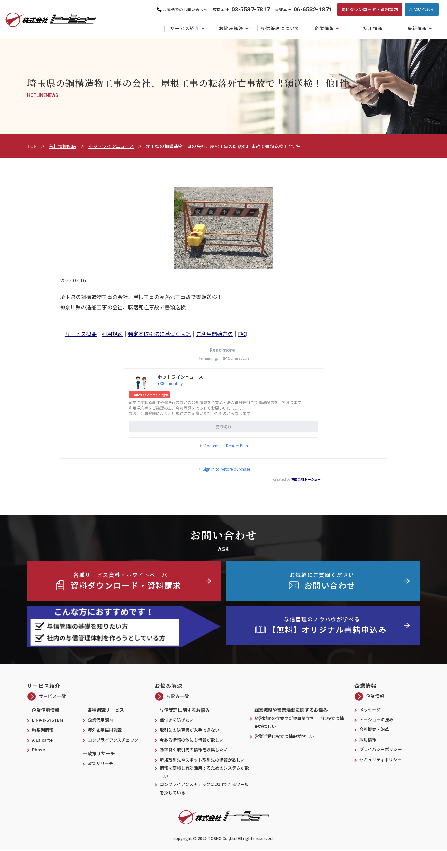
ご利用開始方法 (214, 334)
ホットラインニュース (111, 146)
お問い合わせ (422, 9)
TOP (32, 146)
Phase (38, 749)
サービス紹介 (185, 28)
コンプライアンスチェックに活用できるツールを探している (204, 788)
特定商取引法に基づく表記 (159, 334)
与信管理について (280, 28)
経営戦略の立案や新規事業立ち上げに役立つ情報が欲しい (299, 722)
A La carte (42, 740)
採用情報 (373, 28)
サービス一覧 (52, 696)
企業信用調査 (100, 720)
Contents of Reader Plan (226, 446)
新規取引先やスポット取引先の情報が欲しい (202, 760)
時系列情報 (42, 730)
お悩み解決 (231, 28)
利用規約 (112, 334)
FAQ (242, 334)
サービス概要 (81, 334)
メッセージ (370, 709)
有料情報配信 (62, 146)
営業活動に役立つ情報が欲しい (286, 736)
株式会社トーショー (306, 479)
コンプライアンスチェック (113, 740)
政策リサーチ (100, 763)
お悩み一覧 (177, 696)
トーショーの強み (376, 719)
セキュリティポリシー (380, 759)
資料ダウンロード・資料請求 (370, 9)
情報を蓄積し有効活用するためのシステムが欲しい (204, 772)
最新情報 (417, 28)
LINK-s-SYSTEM (47, 720)
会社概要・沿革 (374, 729)
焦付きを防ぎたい (177, 720)
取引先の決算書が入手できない (189, 730)
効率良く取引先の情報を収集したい (194, 749)
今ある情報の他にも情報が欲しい (192, 740)
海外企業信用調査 (105, 729)
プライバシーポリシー (380, 749)
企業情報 (324, 28)
